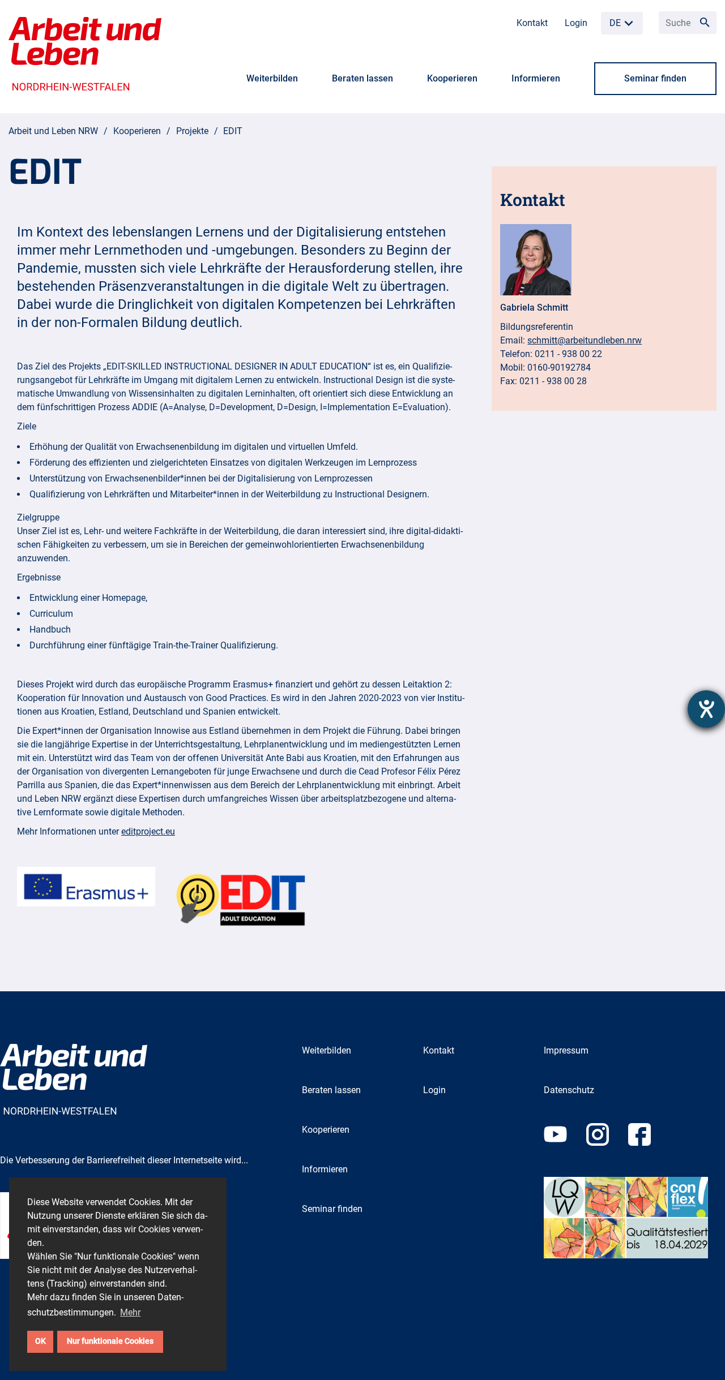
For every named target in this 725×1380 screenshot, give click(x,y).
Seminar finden (655, 78)
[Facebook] (648, 1149)
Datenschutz (569, 1090)
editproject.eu (148, 831)
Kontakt (532, 23)
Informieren (535, 78)
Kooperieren (452, 78)
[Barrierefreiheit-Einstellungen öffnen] (706, 709)
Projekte (192, 131)
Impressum (566, 1050)
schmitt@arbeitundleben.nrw (584, 340)
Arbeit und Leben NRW (53, 131)
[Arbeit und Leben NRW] (84, 53)
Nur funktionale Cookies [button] (110, 1341)
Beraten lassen (362, 78)
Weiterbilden (272, 78)
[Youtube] (565, 1149)
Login (576, 23)
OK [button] (40, 1341)
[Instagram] (607, 1149)
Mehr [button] (130, 1312)
